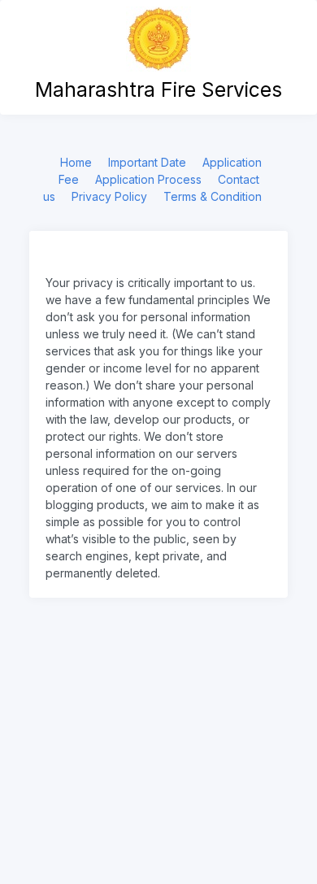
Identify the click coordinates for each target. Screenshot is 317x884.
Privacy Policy (109, 196)
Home (76, 162)
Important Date (147, 162)
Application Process (148, 179)
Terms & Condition (212, 196)
